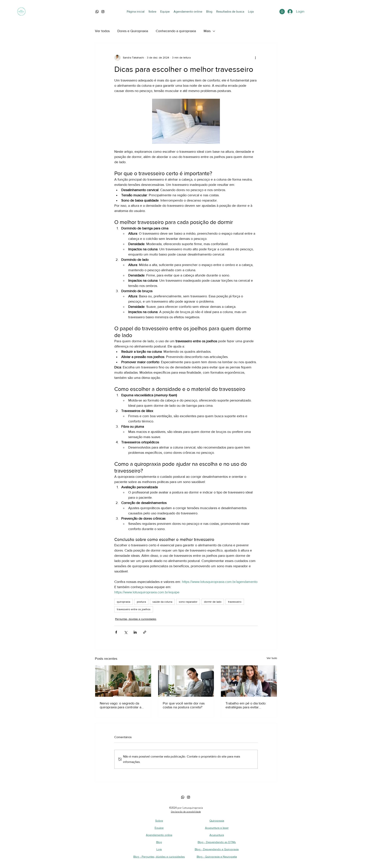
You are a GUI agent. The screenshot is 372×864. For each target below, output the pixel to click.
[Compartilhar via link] (144, 632)
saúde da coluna (162, 601)
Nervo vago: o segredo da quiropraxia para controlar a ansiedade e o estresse (120, 705)
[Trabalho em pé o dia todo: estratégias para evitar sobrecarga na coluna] (249, 681)
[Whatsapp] (183, 797)
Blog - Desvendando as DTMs (217, 842)
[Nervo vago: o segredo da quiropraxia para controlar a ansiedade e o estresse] (123, 681)
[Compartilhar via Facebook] (116, 632)
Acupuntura (216, 835)
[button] (282, 11)
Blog (159, 842)
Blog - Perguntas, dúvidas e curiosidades (159, 856)
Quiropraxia (216, 820)
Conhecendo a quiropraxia (176, 31)
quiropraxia (123, 601)
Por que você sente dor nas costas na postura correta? (184, 705)
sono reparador (188, 601)
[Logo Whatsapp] (97, 12)
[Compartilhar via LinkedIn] (135, 632)
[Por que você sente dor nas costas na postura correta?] (186, 681)
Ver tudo (272, 658)
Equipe (159, 827)
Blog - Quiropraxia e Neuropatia (217, 856)
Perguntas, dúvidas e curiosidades (135, 618)
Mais (207, 31)
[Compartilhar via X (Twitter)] (125, 632)
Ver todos (102, 31)
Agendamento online (159, 835)
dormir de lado (212, 601)
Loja (159, 849)
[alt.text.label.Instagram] (103, 12)
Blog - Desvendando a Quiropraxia (217, 849)
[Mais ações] (255, 57)
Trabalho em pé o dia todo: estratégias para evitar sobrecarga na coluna (246, 705)
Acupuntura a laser (217, 827)
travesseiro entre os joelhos (134, 609)
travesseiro (234, 601)
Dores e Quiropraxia (132, 31)
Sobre (159, 820)
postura (141, 601)
